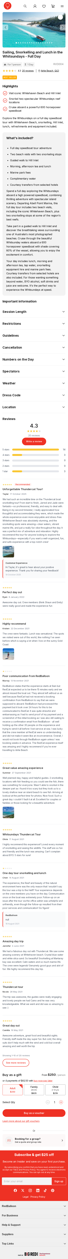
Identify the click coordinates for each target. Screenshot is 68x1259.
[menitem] (44, 6)
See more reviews (16, 1062)
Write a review (34, 441)
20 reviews (28, 70)
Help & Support (11, 1225)
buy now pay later (43, 1080)
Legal (25, 1196)
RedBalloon (9, 1206)
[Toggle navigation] (62, 6)
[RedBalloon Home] (7, 6)
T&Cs (15, 1170)
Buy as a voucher (34, 1113)
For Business (10, 1215)
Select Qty (9, 1102)
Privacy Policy (29, 1170)
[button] (7, 27)
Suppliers (7, 1234)
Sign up (58, 1181)
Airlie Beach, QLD (50, 70)
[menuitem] (25, 6)
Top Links (8, 1243)
